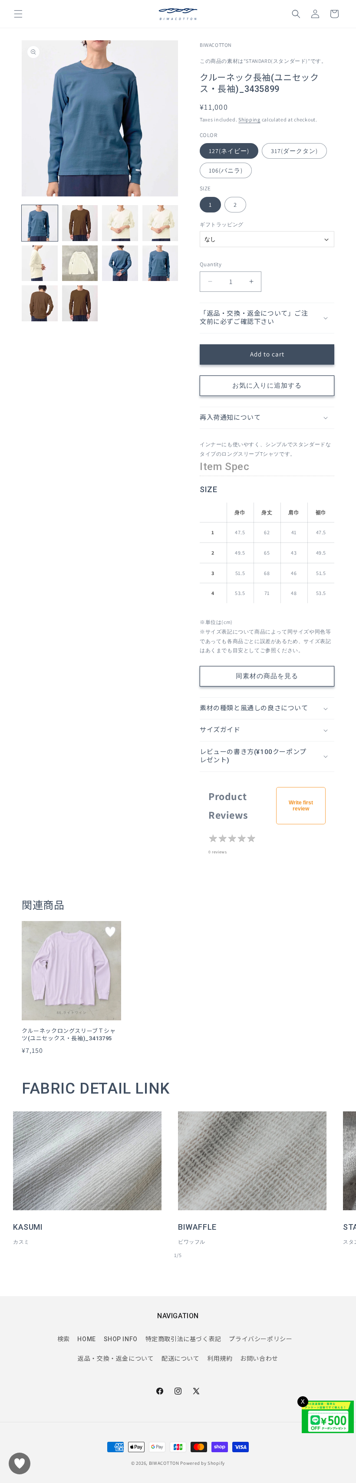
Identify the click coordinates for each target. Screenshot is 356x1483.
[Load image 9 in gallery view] (40, 303)
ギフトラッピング (222, 225)
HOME (86, 1339)
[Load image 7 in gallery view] (120, 263)
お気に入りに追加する (267, 385)
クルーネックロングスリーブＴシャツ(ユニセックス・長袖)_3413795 (69, 1035)
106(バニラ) (226, 170)
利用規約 (219, 1358)
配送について (181, 1358)
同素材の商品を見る (267, 676)
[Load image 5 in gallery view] (40, 263)
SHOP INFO (121, 1339)
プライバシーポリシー (260, 1339)
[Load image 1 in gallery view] (40, 223)
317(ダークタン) (294, 151)
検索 (63, 1339)
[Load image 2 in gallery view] (80, 223)
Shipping (249, 119)
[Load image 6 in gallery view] (80, 263)
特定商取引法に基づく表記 (183, 1339)
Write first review (301, 806)
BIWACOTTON (164, 1463)
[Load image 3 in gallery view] (120, 223)
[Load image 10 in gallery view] (80, 303)
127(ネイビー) (229, 151)
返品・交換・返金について (116, 1358)
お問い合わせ (259, 1358)
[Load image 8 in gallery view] (160, 263)
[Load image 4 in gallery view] (160, 223)
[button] (18, 13)
